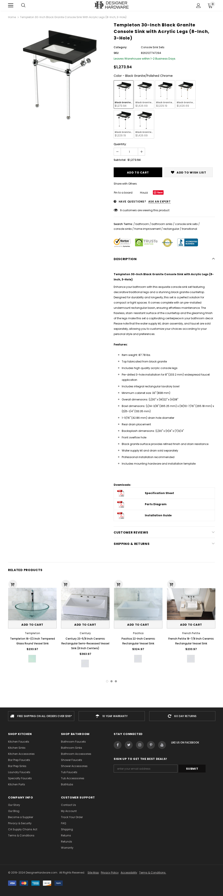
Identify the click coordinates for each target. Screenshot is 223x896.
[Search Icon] (23, 5)
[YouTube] (162, 745)
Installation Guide (158, 515)
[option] (58, 74)
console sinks (123, 229)
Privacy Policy (110, 872)
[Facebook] (118, 745)
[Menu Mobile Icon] (10, 5)
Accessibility (129, 872)
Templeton (32, 633)
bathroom (142, 224)
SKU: (116, 53)
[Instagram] (140, 745)
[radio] (123, 94)
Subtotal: (120, 160)
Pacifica (138, 633)
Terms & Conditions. (152, 872)
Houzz (144, 192)
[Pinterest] (151, 745)
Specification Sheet (159, 493)
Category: (120, 47)
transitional (189, 229)
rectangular (171, 229)
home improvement (147, 229)
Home (12, 17)
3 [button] (116, 681)
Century (85, 633)
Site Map (93, 872)
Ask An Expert (159, 201)
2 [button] (111, 681)
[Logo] (111, 5)
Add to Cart (32, 625)
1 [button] (107, 681)
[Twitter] (129, 745)
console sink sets (186, 224)
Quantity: (120, 144)
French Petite (191, 633)
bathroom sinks (162, 224)
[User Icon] (198, 5)
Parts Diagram (156, 504)
